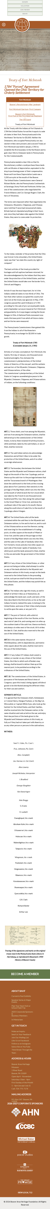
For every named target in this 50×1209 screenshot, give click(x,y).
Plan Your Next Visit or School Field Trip (21, 1007)
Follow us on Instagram (21, 1043)
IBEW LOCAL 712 (25, 1192)
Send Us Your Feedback (21, 1034)
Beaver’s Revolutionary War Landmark (25, 104)
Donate (25, 2)
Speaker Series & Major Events (21, 1001)
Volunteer (25, 6)
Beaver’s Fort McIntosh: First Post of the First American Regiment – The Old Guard (25, 117)
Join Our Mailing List (20, 1037)
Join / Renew (25, 10)
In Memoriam (17, 1019)
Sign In (24, 14)
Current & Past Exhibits (21, 996)
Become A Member (25, 974)
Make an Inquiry (18, 1031)
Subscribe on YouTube (21, 1046)
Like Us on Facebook (20, 1040)
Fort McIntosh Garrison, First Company (25, 109)
